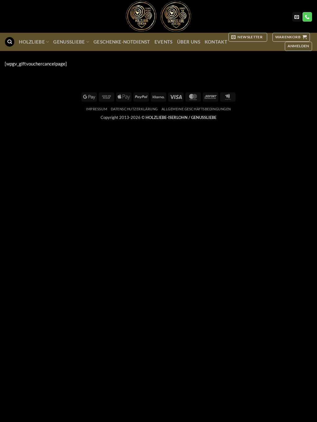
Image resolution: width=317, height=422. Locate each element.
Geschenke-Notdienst (121, 41)
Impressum (96, 109)
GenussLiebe (69, 41)
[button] (247, 37)
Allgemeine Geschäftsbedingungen (196, 109)
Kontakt (216, 41)
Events (163, 41)
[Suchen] (9, 41)
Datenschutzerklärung (134, 109)
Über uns (188, 41)
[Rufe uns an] (307, 17)
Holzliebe (32, 41)
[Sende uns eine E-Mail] (297, 17)
